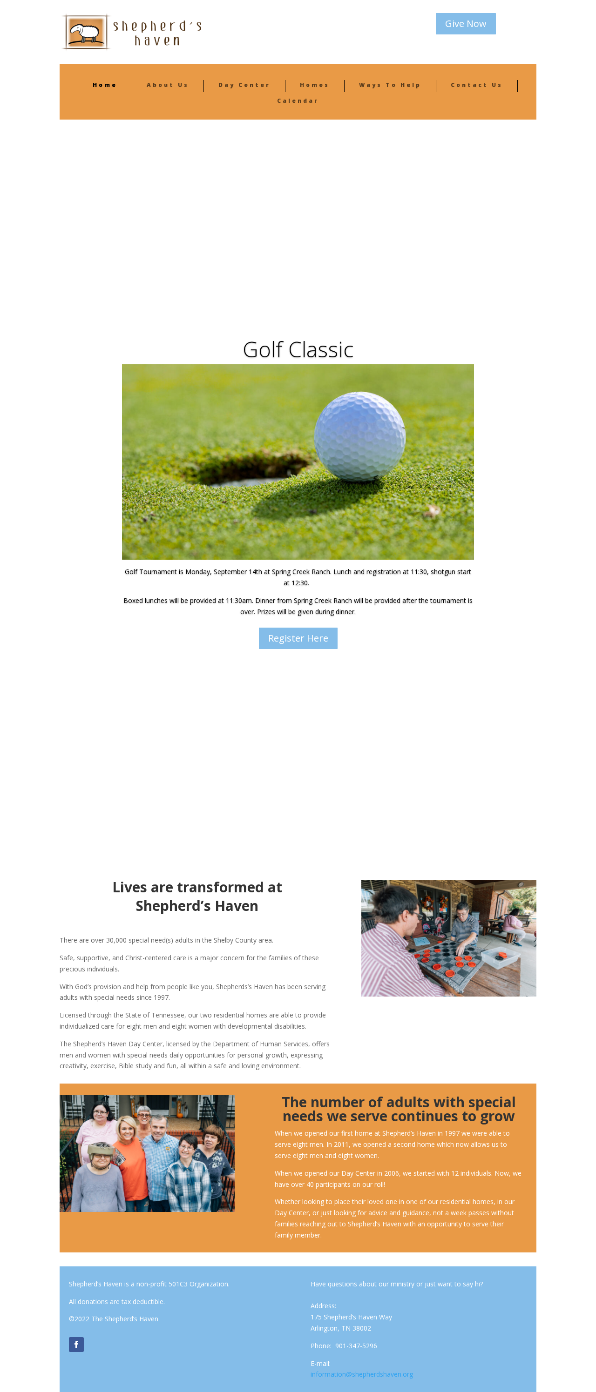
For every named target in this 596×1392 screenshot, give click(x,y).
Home (105, 85)
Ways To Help (390, 85)
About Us (168, 85)
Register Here (298, 637)
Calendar (298, 101)
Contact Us (477, 85)
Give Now (466, 23)
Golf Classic (298, 349)
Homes (315, 85)
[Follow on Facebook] (76, 1344)
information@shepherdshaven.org (362, 1374)
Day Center (244, 85)
